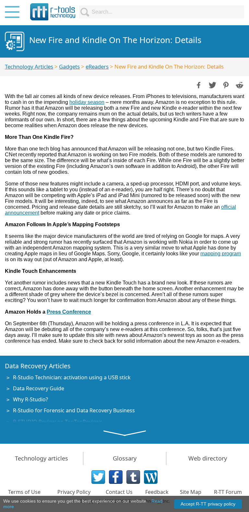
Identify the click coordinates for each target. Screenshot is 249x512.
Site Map (190, 491)
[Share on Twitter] (212, 84)
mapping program (220, 253)
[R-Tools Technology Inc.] (53, 11)
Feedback (157, 491)
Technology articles (41, 458)
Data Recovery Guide (38, 388)
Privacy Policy (73, 491)
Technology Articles (29, 66)
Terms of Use (24, 491)
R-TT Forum (228, 491)
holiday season (86, 102)
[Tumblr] (133, 477)
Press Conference (69, 312)
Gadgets (69, 66)
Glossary (124, 458)
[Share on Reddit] (239, 84)
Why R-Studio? (30, 399)
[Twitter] (98, 477)
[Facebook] (116, 477)
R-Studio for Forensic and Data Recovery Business (74, 410)
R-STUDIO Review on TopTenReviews (57, 421)
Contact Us (119, 491)
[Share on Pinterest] (225, 84)
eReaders (97, 66)
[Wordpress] (151, 477)
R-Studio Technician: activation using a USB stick (72, 377)
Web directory (207, 458)
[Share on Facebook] (198, 84)
